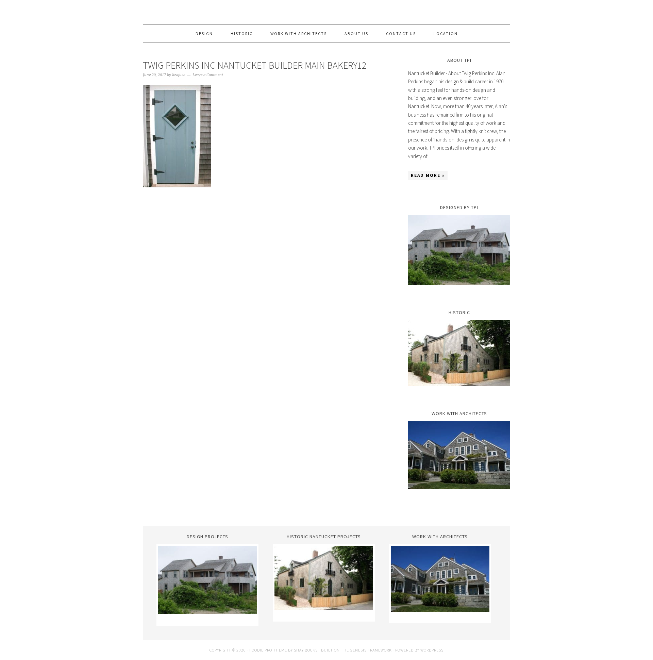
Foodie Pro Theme (268, 650)
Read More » (428, 175)
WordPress (431, 650)
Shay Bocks (306, 650)
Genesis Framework (371, 650)
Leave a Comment (207, 75)
